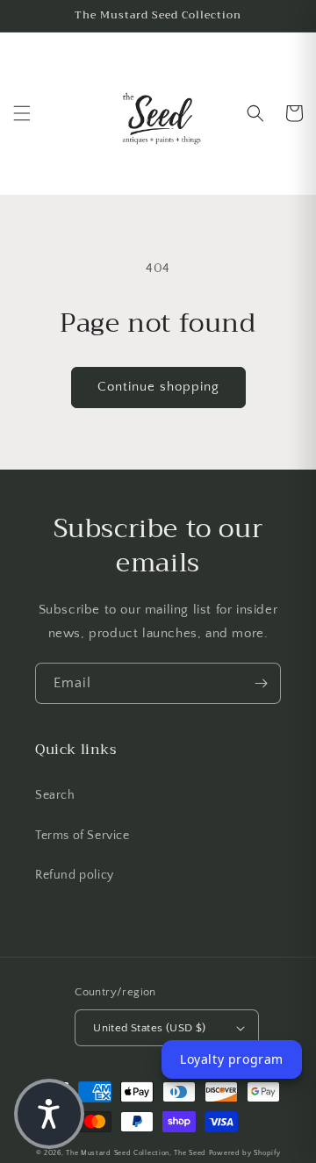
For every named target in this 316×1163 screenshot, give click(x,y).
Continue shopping (158, 386)
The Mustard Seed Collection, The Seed (136, 1153)
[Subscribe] (260, 683)
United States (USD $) (149, 1028)
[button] (22, 113)
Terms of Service (82, 836)
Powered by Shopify (245, 1153)
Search (55, 795)
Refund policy (74, 875)
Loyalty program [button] (232, 1059)
